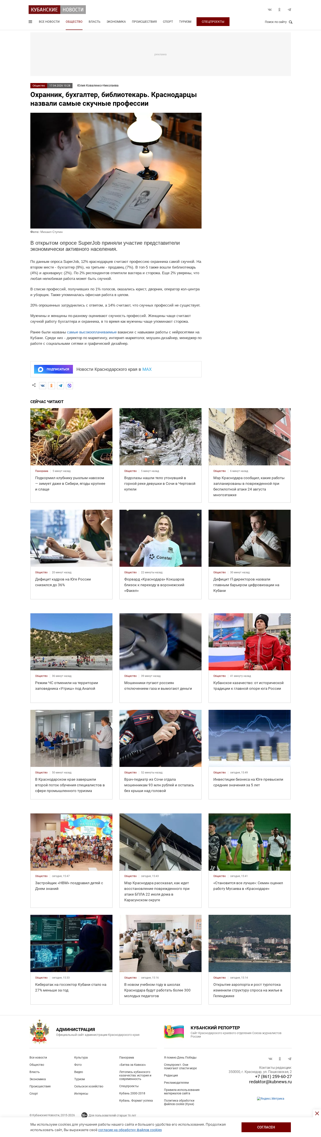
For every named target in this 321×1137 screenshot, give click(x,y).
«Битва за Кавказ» (132, 1064)
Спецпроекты (213, 21)
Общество (74, 21)
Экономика (116, 21)
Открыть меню (31, 22)
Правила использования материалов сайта (182, 1091)
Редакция (171, 1075)
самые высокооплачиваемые (92, 332)
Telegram (289, 9)
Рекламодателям (176, 1082)
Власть (94, 21)
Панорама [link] (41, 471)
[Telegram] (60, 385)
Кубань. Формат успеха (136, 1100)
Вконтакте (269, 9)
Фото (78, 1064)
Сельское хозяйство (88, 1086)
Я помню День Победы (180, 1057)
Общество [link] (130, 471)
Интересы (81, 1093)
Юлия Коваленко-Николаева (98, 85)
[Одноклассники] (51, 385)
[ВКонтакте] (42, 385)
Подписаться (58, 369)
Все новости (49, 21)
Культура (81, 1057)
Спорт (168, 21)
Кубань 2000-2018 (132, 1093)
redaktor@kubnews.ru (270, 1081)
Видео (78, 1072)
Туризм (185, 21)
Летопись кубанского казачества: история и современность (135, 1075)
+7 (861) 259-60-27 (273, 1076)
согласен (266, 1127)
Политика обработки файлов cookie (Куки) (179, 1102)
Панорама (126, 1057)
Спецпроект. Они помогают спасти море (180, 1066)
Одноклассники (279, 9)
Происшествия (144, 21)
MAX (147, 369)
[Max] (69, 385)
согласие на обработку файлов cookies (130, 1130)
